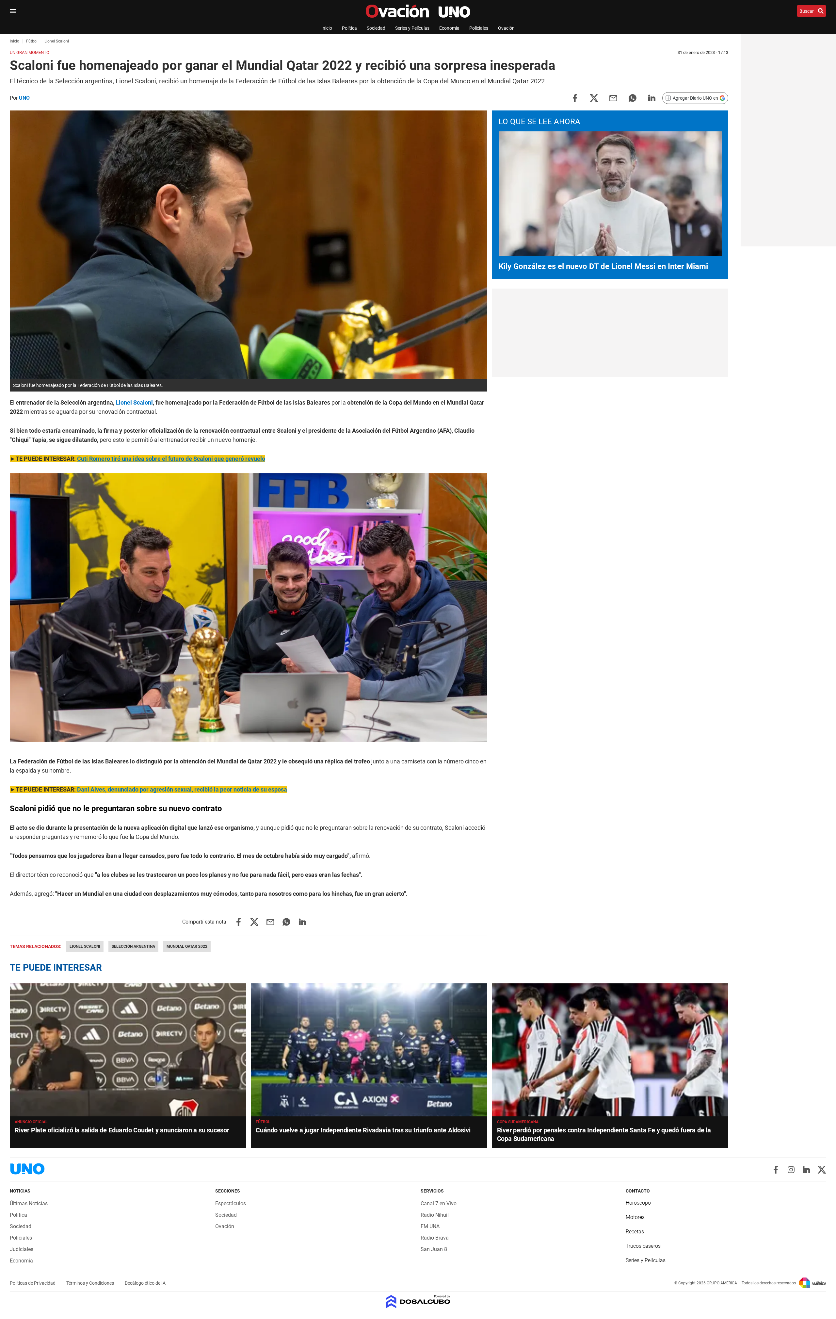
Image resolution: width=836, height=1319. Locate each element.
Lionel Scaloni (134, 402)
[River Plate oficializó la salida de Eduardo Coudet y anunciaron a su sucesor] (128, 1049)
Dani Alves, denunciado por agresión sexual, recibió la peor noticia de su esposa (181, 789)
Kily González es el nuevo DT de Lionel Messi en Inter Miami (603, 266)
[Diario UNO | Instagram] (791, 1170)
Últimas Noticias (29, 1203)
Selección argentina (133, 946)
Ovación (506, 28)
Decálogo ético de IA (145, 1283)
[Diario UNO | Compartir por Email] (613, 97)
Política (349, 28)
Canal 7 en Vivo (439, 1203)
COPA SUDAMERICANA (518, 1122)
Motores (635, 1217)
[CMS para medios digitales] (418, 1302)
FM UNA (430, 1226)
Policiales (478, 28)
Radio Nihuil (435, 1215)
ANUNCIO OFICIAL (31, 1122)
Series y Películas (412, 28)
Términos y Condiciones (90, 1283)
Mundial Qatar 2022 (187, 946)
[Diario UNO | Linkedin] (806, 1170)
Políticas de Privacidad (33, 1283)
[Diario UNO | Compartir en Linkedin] (652, 97)
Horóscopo (638, 1203)
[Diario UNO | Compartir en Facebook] (575, 97)
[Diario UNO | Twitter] (821, 1170)
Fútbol (263, 1122)
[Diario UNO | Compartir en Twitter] (594, 97)
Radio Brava (435, 1238)
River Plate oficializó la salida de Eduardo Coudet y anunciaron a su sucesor (122, 1130)
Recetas (635, 1231)
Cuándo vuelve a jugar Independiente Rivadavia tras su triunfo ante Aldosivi (363, 1130)
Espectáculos (230, 1203)
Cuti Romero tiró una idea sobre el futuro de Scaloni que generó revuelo (171, 458)
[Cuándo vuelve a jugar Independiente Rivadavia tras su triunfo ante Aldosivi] (369, 1049)
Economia (449, 28)
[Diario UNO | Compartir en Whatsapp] (632, 97)
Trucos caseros (643, 1246)
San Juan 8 (434, 1249)
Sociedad (376, 28)
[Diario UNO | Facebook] (775, 1170)
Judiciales (21, 1249)
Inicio (326, 28)
